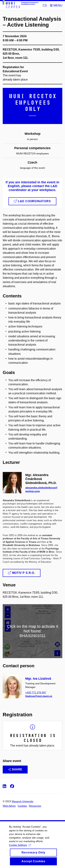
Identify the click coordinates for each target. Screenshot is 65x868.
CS (45, 5)
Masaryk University (22, 801)
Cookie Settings (18, 845)
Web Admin (9, 805)
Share (17, 769)
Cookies (22, 805)
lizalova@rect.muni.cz (38, 696)
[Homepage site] (20, 4)
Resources (35, 805)
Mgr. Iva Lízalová (38, 678)
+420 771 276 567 (35, 692)
